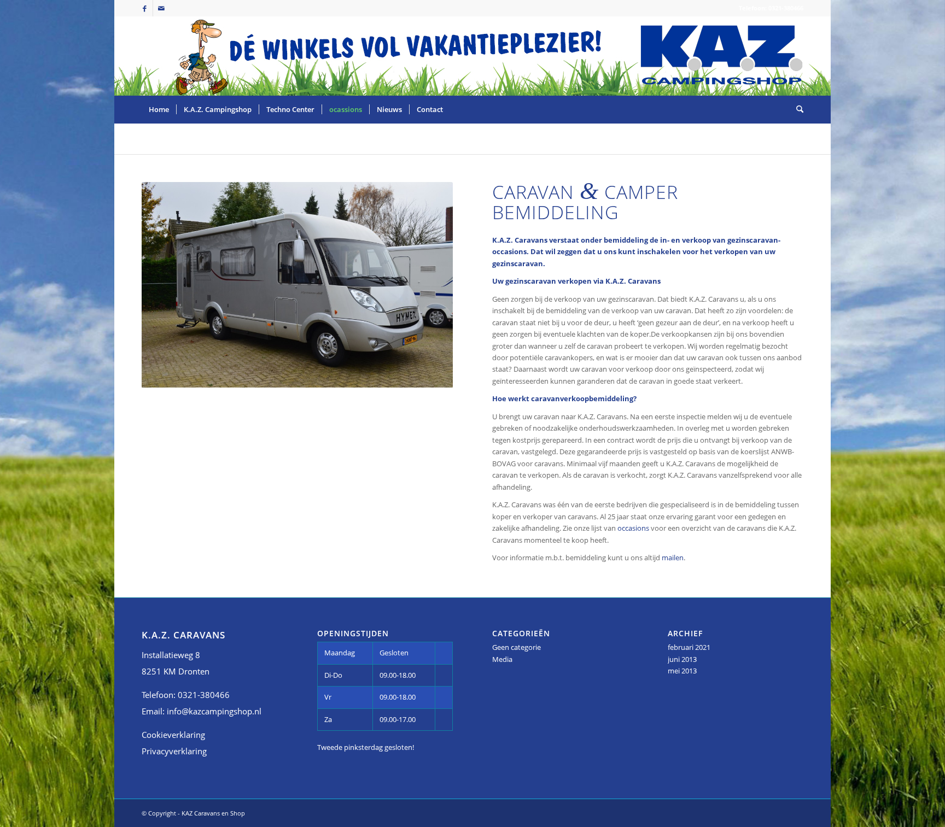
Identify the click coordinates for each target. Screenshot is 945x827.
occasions (633, 528)
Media (502, 659)
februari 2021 (689, 647)
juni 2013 (682, 659)
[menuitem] (159, 109)
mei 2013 (682, 671)
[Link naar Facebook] (145, 8)
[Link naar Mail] (161, 8)
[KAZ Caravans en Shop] (721, 64)
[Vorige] (166, 284)
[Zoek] (796, 109)
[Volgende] (428, 284)
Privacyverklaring (174, 751)
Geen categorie (516, 647)
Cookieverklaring (173, 734)
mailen (673, 557)
